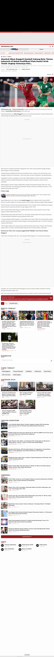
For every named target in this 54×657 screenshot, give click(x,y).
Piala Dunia (17, 111)
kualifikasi (9, 111)
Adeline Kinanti (26, 69)
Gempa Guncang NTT (39, 53)
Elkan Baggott (18, 114)
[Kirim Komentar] (51, 361)
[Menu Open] (52, 46)
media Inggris (26, 200)
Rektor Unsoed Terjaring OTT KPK (16, 53)
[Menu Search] (50, 46)
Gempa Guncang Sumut (28, 53)
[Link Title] (2, 56)
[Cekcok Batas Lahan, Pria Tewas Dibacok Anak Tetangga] (27, 404)
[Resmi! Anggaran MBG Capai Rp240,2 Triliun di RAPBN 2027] (9, 404)
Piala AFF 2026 (47, 53)
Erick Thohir (30, 231)
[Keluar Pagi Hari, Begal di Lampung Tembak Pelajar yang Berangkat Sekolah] (44, 386)
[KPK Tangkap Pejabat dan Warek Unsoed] (27, 386)
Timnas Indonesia (18, 109)
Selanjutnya (13, 303)
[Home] (7, 46)
